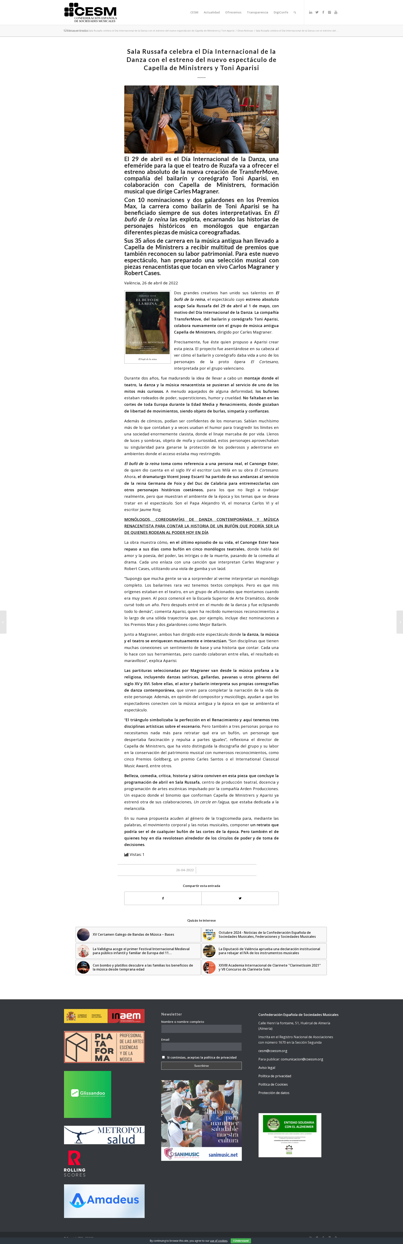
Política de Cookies (273, 1084)
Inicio (83, 30)
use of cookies (218, 1241)
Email (165, 1039)
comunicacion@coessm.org (302, 1059)
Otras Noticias (245, 30)
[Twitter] (317, 12)
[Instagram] (329, 12)
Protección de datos (273, 1092)
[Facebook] (323, 12)
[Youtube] (336, 12)
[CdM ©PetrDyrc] (201, 119)
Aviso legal (266, 1067)
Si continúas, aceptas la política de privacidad (202, 1057)
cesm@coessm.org (272, 1050)
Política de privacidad (274, 1076)
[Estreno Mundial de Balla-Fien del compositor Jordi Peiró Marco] (3, 622)
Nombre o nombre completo (182, 1021)
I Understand (241, 1240)
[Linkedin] (310, 12)
